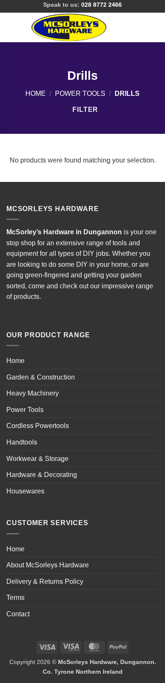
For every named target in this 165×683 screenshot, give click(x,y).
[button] (11, 27)
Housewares (25, 491)
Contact (18, 614)
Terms (15, 597)
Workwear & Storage (37, 458)
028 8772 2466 (101, 4)
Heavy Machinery (32, 393)
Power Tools (80, 93)
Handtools (21, 442)
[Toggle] (153, 377)
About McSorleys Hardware (47, 565)
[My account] (140, 27)
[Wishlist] (125, 27)
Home (35, 93)
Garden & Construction (40, 377)
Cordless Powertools (37, 425)
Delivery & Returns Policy (44, 581)
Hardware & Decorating (41, 474)
